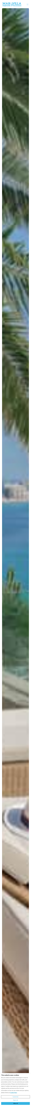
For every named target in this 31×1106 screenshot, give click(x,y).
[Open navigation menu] (27, 4)
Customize (15, 1096)
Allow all (15, 1103)
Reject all (15, 1100)
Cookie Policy (13, 1092)
